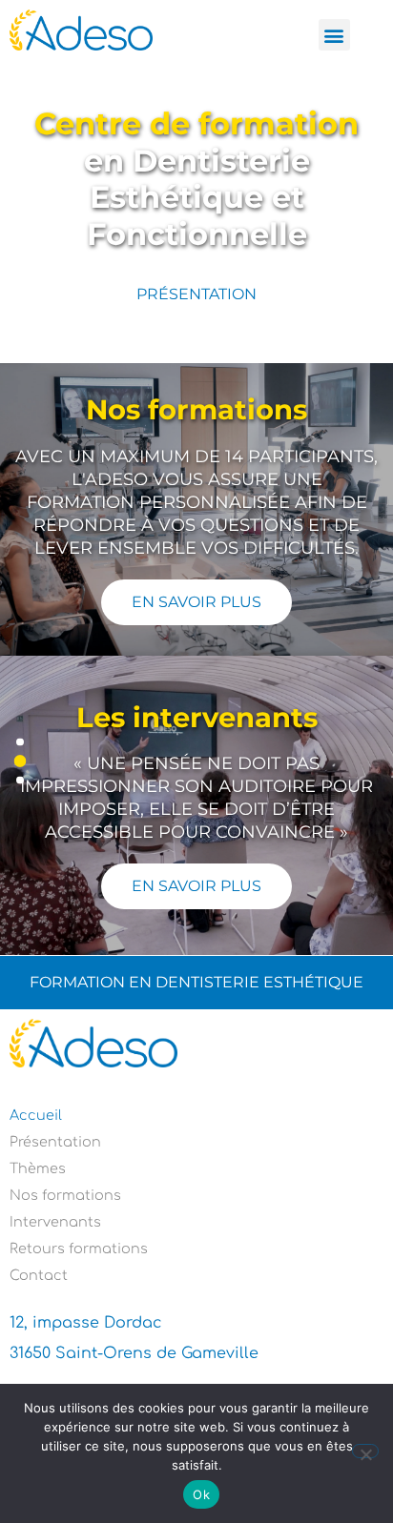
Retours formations (79, 1248)
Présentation (55, 1141)
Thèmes (38, 1168)
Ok (201, 1494)
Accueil (36, 1115)
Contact (39, 1275)
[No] (365, 1451)
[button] (334, 35)
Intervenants (55, 1221)
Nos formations (65, 1195)
